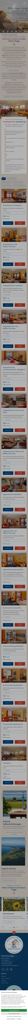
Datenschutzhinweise (11, 1018)
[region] (14, 1001)
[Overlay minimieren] (26, 992)
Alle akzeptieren (13, 1010)
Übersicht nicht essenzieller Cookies (14, 1016)
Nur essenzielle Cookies (14, 1013)
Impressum (19, 1018)
